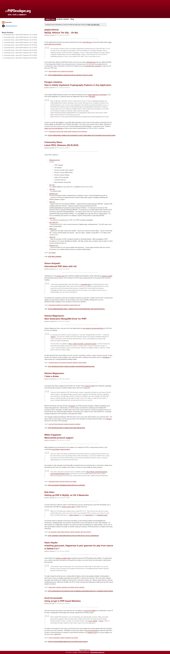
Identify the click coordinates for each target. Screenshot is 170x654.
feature (59, 131)
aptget (75, 305)
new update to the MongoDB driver (93, 328)
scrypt (90, 621)
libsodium (92, 96)
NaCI (61, 122)
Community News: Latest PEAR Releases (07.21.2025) (20, 47)
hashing (62, 637)
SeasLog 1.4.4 (53, 245)
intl (62, 305)
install (62, 531)
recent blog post (85, 284)
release (53, 252)
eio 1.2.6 (52, 185)
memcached (52, 481)
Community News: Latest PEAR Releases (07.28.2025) (20, 45)
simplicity (75, 362)
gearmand (64, 587)
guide (65, 131)
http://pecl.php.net (54, 256)
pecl (66, 71)
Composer (72, 405)
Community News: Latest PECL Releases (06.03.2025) (20, 58)
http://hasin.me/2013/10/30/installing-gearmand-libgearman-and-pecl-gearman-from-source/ (80, 591)
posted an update (107, 276)
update (74, 481)
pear (50, 424)
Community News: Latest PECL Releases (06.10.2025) (20, 55)
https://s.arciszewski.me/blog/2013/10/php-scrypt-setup (68, 641)
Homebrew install (102, 515)
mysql (50, 71)
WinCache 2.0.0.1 (54, 160)
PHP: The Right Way (93, 24)
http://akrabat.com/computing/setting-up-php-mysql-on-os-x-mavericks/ (73, 535)
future (56, 424)
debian (72, 587)
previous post (60, 276)
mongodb (51, 362)
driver (56, 362)
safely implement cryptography (97, 94)
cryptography (52, 131)
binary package (74, 515)
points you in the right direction (53, 128)
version (80, 362)
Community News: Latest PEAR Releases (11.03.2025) (20, 40)
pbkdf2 (95, 621)
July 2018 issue (87, 42)
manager (71, 424)
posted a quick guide (68, 506)
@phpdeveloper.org (11, 26)
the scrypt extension (92, 630)
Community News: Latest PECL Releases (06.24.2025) (20, 50)
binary (57, 481)
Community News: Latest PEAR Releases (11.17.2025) (20, 37)
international (52, 305)
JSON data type (91, 62)
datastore (55, 71)
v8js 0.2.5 (52, 237)
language (69, 362)
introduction (75, 131)
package (66, 424)
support (62, 481)
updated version (92, 632)
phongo (53, 336)
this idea (109, 419)
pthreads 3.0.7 (53, 193)
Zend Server (89, 515)
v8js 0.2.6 (52, 218)
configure (67, 531)
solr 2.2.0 (52, 202)
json (59, 71)
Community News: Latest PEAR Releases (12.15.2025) (20, 34)
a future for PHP (89, 386)
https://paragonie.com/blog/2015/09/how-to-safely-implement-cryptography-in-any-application (81, 135)
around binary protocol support (60, 449)
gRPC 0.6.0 (52, 229)
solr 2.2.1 (52, 189)
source (77, 587)
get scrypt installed (90, 610)
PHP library (106, 357)
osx (50, 531)
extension (70, 71)
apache (72, 531)
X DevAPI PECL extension (93, 66)
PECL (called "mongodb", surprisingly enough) (83, 343)
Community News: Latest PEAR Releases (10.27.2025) (20, 42)
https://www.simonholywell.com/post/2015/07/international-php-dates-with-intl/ (76, 309)
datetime (58, 305)
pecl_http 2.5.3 (53, 222)
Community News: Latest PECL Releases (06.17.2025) (20, 52)
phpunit (88, 531)
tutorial (63, 71)
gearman (58, 587)
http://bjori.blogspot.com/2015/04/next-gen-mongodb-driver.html (71, 366)
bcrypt (101, 621)
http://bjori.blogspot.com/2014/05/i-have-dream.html (66, 428)
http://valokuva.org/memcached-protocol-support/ (66, 485)
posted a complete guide (63, 558)
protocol (67, 481)
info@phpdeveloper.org (97, 652)
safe (62, 131)
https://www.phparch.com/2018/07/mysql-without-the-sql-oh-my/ (70, 75)
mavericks (54, 531)
